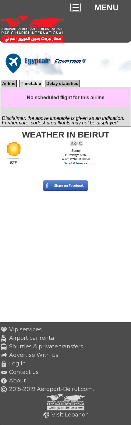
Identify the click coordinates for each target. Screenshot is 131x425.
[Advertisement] (65, 256)
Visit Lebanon (70, 414)
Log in (17, 363)
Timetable (31, 83)
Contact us (24, 372)
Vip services (25, 329)
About (17, 380)
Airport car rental (32, 338)
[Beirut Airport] (62, 50)
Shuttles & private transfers (46, 346)
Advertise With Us (33, 355)
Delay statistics (62, 83)
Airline (9, 83)
